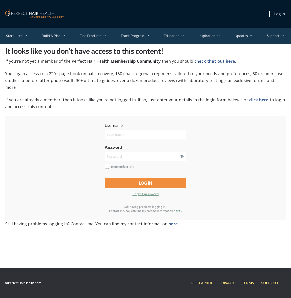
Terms (248, 283)
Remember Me (122, 167)
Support (269, 283)
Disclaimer (201, 283)
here (177, 211)
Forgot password (146, 194)
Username (114, 125)
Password (113, 147)
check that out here (214, 61)
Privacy (226, 283)
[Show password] (182, 155)
